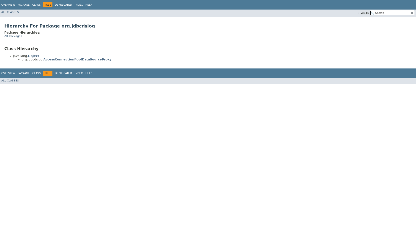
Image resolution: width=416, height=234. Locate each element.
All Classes (10, 12)
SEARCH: (363, 13)
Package (24, 4)
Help (88, 4)
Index (79, 4)
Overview (8, 4)
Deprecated (63, 4)
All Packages (13, 36)
